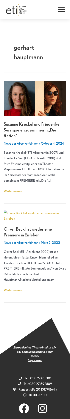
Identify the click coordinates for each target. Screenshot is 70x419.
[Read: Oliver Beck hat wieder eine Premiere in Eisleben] (35, 215)
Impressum (35, 360)
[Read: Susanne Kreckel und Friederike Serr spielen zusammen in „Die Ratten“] (35, 98)
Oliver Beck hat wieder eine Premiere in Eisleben (28, 232)
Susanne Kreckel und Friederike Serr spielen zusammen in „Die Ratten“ (32, 129)
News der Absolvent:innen (21, 143)
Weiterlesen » (13, 190)
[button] (61, 9)
